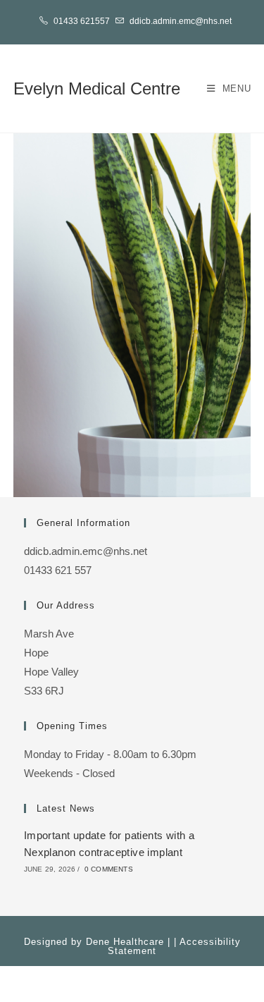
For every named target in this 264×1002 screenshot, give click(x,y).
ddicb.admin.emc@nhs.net (181, 21)
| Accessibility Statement (174, 946)
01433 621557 (82, 21)
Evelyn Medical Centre (96, 88)
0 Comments (108, 869)
